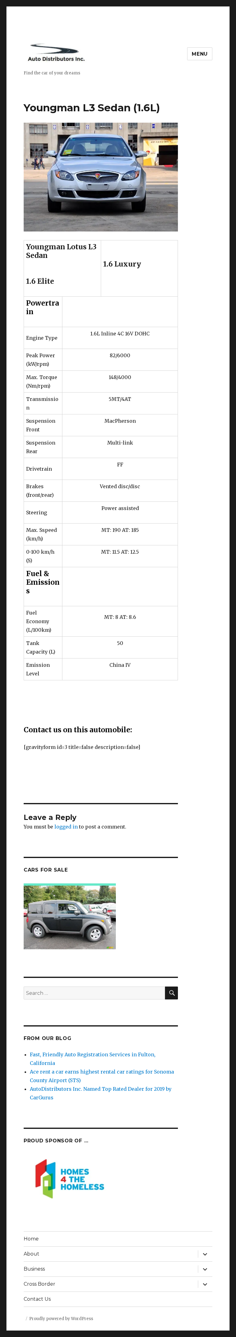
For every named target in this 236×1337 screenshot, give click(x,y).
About (31, 1254)
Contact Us (37, 1299)
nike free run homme (70, 816)
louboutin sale (41, 790)
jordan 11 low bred (61, 824)
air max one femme (129, 790)
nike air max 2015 (82, 790)
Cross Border (39, 1284)
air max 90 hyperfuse (180, 790)
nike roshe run (169, 781)
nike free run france (136, 807)
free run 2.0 (203, 781)
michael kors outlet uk (188, 799)
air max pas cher (128, 781)
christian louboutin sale (129, 799)
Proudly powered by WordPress (61, 1318)
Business (34, 1269)
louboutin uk (74, 807)
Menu (200, 54)
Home (31, 1239)
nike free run (90, 781)
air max (100, 807)
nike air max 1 (180, 807)
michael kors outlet (48, 781)
